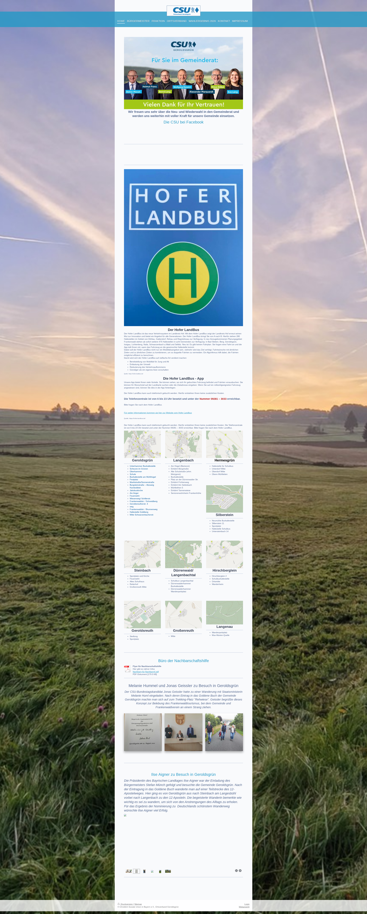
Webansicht (244, 907)
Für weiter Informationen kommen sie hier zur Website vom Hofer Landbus (158, 413)
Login (246, 904)
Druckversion (126, 904)
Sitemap (138, 904)
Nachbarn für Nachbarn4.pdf (146, 672)
